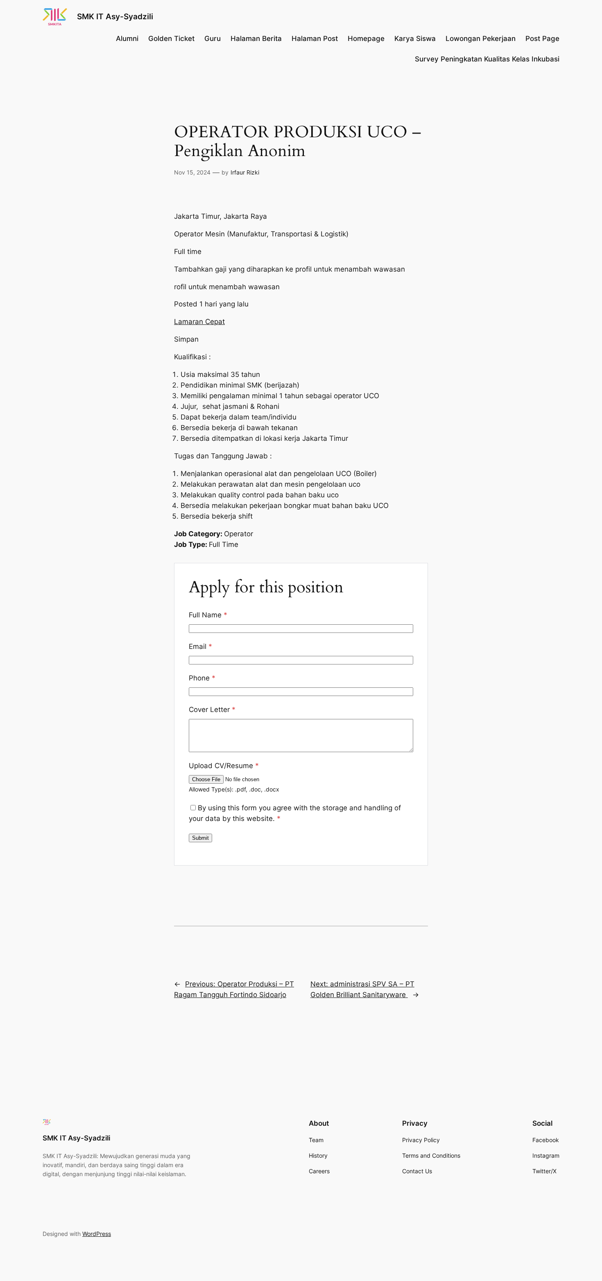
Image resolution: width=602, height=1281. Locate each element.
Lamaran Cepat (199, 321)
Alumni (127, 38)
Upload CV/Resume (224, 766)
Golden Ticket (171, 38)
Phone (202, 678)
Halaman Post (315, 38)
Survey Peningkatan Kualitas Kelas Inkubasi (487, 59)
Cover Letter (212, 709)
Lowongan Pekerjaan (481, 38)
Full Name (208, 615)
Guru (212, 38)
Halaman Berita (256, 38)
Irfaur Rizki (245, 172)
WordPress (96, 1233)
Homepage (366, 38)
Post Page (542, 38)
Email (200, 646)
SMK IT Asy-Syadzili (115, 16)
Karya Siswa (415, 38)
